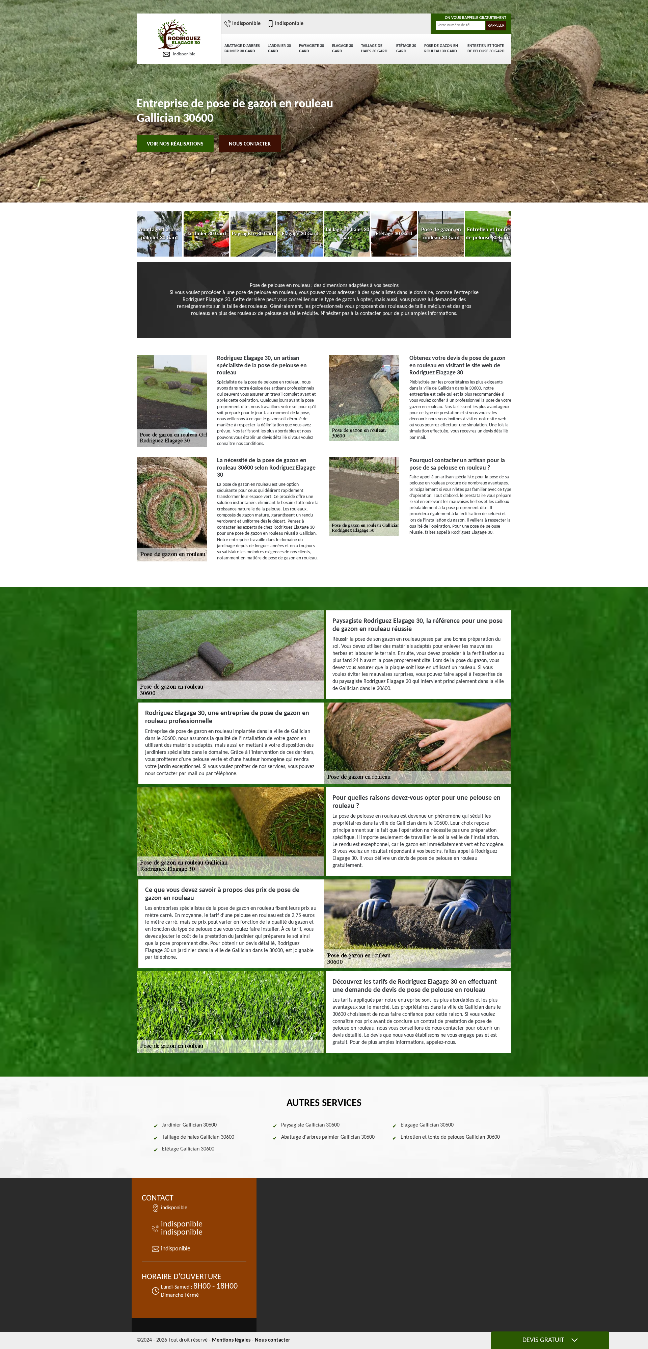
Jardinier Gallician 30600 (189, 1125)
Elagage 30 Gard (342, 48)
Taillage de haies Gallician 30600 (198, 1137)
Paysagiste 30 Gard (311, 48)
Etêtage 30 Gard (406, 48)
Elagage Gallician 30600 (427, 1125)
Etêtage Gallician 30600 (188, 1149)
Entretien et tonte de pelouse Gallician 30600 (450, 1137)
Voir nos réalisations (175, 144)
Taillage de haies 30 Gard (374, 48)
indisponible (184, 54)
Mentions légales (231, 1340)
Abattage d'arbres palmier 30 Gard (242, 48)
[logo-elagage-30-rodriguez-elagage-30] (179, 35)
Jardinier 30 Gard (279, 48)
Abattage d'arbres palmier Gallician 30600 (328, 1137)
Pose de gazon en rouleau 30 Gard (441, 48)
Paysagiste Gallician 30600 (310, 1125)
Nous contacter (250, 144)
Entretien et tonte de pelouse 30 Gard (486, 48)
